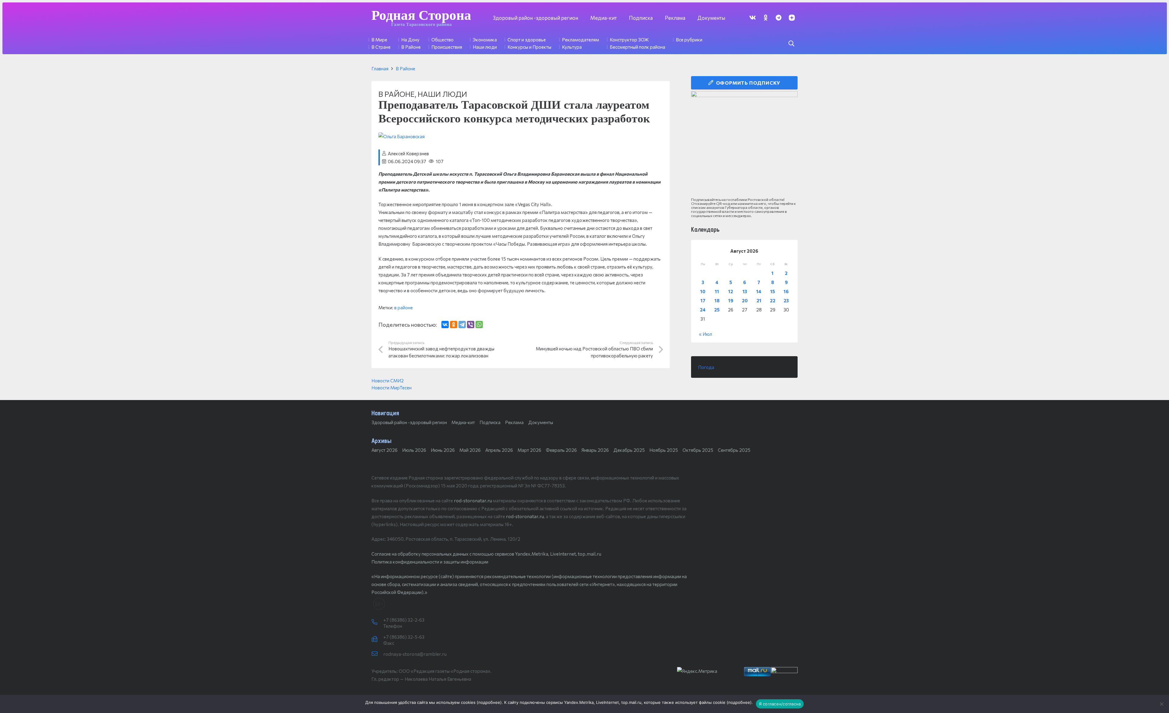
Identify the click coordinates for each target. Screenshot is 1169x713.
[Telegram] (779, 17)
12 (730, 291)
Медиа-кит (463, 422)
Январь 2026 (595, 450)
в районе (403, 307)
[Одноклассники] (453, 324)
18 (717, 300)
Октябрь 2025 (698, 450)
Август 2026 (384, 450)
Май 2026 (470, 450)
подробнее (489, 702)
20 (745, 300)
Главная (379, 68)
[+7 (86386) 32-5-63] (377, 639)
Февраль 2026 (561, 450)
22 (772, 300)
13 (744, 291)
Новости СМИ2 (387, 380)
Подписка (489, 422)
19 (730, 300)
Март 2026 (529, 450)
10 (702, 291)
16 (786, 291)
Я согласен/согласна (780, 703)
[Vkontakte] (752, 17)
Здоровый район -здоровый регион (409, 422)
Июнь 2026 (443, 450)
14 (758, 291)
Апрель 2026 (499, 450)
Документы (540, 422)
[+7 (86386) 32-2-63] (377, 622)
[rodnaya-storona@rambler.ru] (377, 654)
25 (717, 309)
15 (772, 291)
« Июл (705, 334)
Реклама (514, 422)
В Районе (405, 68)
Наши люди (442, 94)
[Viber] (470, 324)
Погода (706, 367)
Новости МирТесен (391, 387)
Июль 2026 (414, 450)
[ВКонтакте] (445, 324)
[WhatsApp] (479, 324)
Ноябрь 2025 (663, 450)
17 (702, 300)
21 (759, 300)
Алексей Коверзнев (408, 153)
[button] (791, 43)
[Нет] (1161, 704)
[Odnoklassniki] (765, 17)
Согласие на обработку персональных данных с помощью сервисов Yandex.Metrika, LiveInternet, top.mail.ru (486, 554)
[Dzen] (792, 17)
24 (703, 309)
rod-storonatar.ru (473, 500)
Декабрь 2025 (629, 450)
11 (717, 291)
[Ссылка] (744, 144)
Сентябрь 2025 (734, 450)
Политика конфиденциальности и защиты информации (429, 561)
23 (786, 300)
